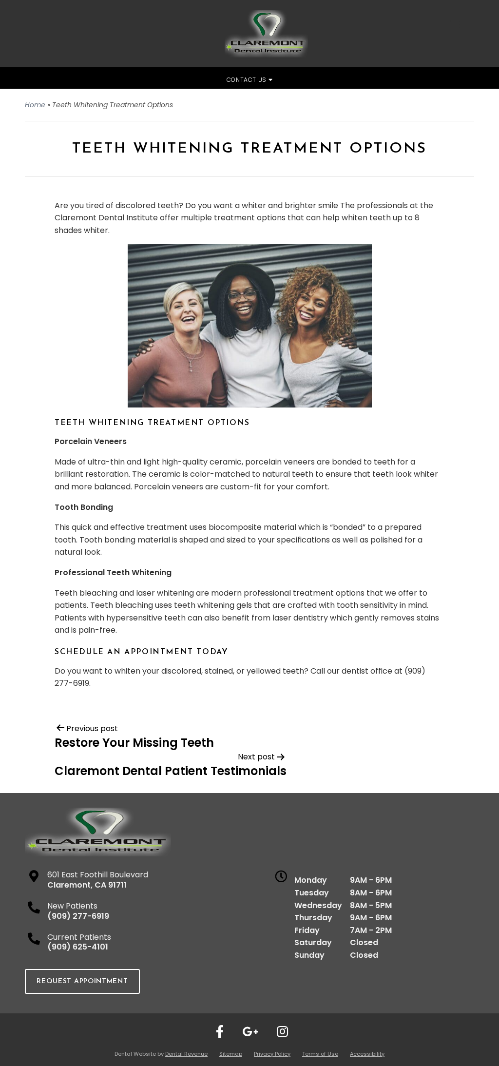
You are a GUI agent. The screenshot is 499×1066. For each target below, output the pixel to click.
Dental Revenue (186, 1054)
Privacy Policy (272, 1054)
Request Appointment (82, 981)
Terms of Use (320, 1054)
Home (35, 105)
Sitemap (230, 1054)
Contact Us (248, 80)
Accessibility (367, 1054)
